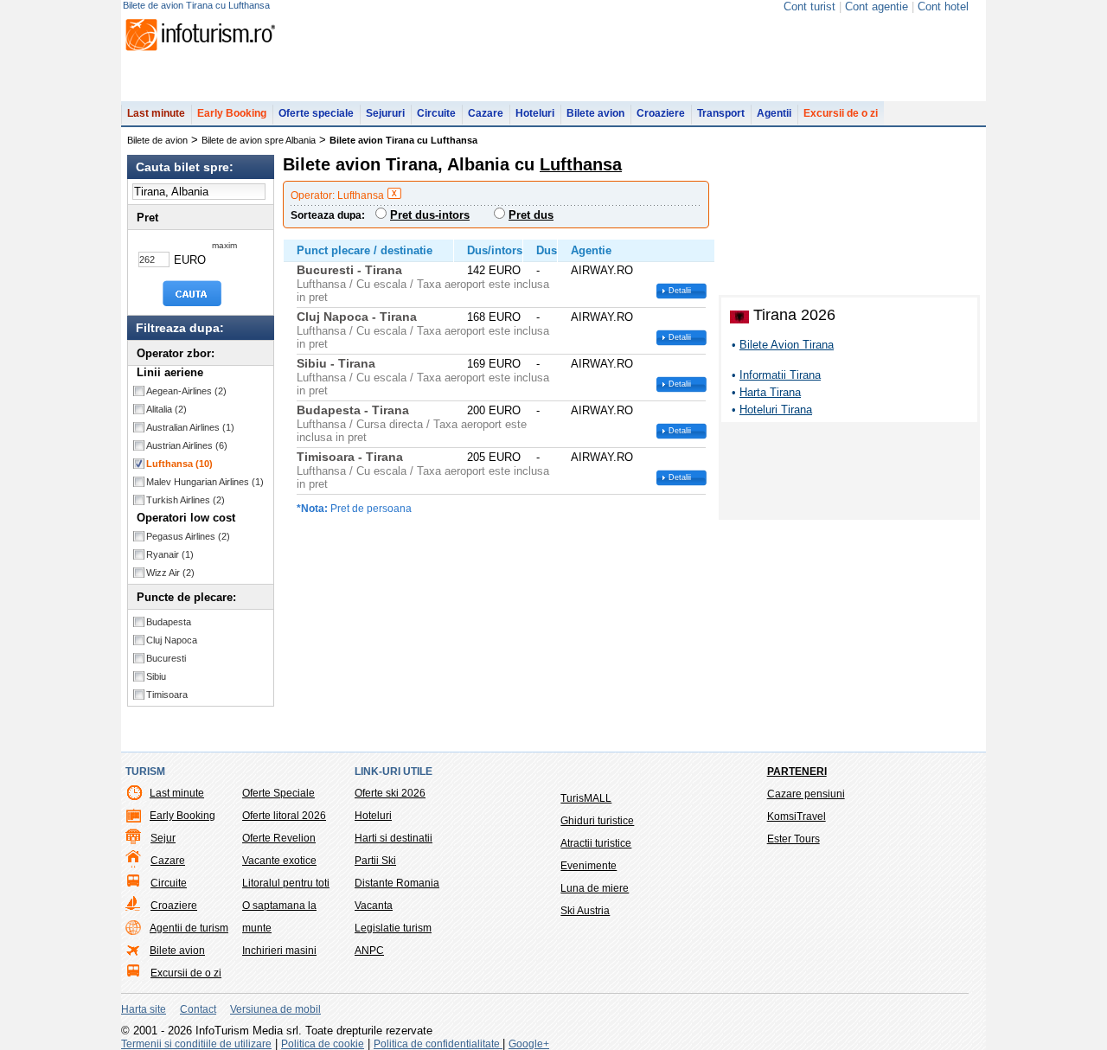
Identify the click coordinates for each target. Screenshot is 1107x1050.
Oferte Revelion (279, 838)
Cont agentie (876, 6)
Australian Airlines (190, 427)
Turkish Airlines (185, 500)
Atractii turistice (595, 843)
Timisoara (167, 694)
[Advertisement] (849, 474)
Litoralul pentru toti (286, 883)
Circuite (436, 113)
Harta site (143, 1009)
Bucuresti (166, 658)
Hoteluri (534, 113)
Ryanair (170, 554)
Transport (721, 113)
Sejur (163, 838)
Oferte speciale (316, 113)
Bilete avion (595, 113)
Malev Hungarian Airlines (205, 482)
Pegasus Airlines (188, 536)
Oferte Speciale (278, 793)
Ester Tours (793, 839)
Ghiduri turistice (597, 821)
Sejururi (385, 113)
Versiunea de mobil (275, 1009)
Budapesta (168, 622)
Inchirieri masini (279, 950)
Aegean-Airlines (186, 391)
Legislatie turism (393, 928)
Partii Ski (375, 861)
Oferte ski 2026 (390, 793)
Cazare (485, 113)
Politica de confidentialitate (438, 1044)
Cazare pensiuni (806, 794)
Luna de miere (594, 888)
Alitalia (166, 409)
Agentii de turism (189, 928)
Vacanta (374, 906)
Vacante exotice (279, 861)
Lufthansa (179, 463)
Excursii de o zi (840, 113)
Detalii (680, 290)
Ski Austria (585, 911)
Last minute (156, 113)
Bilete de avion (157, 140)
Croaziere (661, 113)
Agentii (774, 113)
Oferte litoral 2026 (284, 816)
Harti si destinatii (393, 838)
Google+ (529, 1044)
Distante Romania (397, 883)
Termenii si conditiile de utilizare (196, 1044)
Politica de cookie (322, 1044)
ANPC (369, 950)
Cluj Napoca (171, 640)
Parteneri (797, 771)
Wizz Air (170, 572)
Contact (198, 1009)
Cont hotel (943, 6)
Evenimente (588, 866)
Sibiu (156, 676)
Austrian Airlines (186, 445)
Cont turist (809, 6)
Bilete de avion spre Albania (259, 140)
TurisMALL (585, 798)
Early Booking (231, 113)
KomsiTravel (796, 816)
